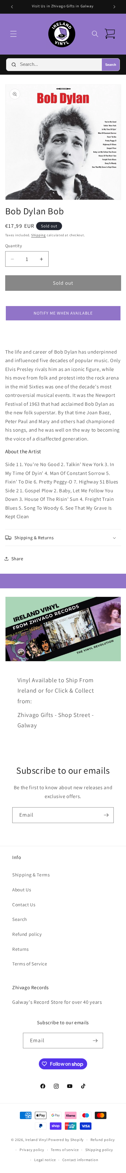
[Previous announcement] (12, 6)
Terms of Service (29, 964)
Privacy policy (32, 1149)
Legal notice (45, 1159)
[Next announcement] (114, 6)
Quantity (13, 245)
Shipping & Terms (31, 875)
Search (110, 64)
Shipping (38, 235)
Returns (20, 949)
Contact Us (23, 904)
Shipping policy (99, 1149)
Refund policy (27, 934)
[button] (13, 34)
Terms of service (65, 1149)
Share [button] (17, 558)
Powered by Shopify (66, 1139)
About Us (21, 889)
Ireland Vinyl (36, 1139)
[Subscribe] (106, 815)
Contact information (80, 1159)
